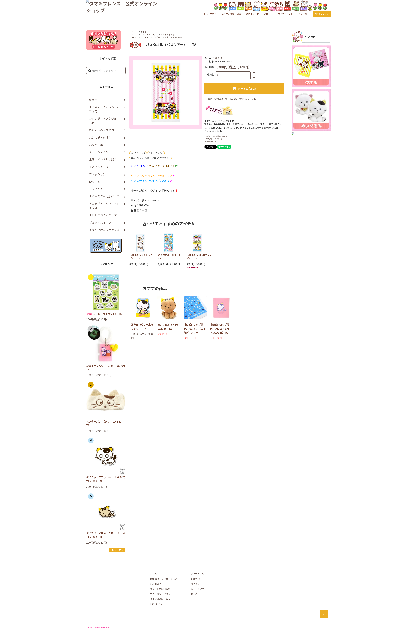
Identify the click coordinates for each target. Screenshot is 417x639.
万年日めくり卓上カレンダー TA (142, 326)
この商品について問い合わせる (215, 136)
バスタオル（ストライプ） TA (140, 256)
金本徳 (143, 31)
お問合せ (268, 13)
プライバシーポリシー (161, 594)
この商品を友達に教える (213, 138)
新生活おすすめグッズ (174, 37)
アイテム (323, 14)
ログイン (195, 584)
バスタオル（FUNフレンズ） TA (199, 256)
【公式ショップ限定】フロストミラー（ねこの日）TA (221, 328)
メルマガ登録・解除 (231, 13)
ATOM (159, 604)
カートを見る (197, 589)
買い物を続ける (210, 141)
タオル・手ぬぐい (168, 34)
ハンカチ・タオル (148, 34)
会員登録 (302, 13)
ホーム (133, 31)
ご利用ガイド (252, 13)
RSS (152, 604)
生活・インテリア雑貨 (150, 37)
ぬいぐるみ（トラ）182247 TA (168, 326)
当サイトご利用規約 (160, 589)
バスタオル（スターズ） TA (170, 256)
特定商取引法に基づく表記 (163, 579)
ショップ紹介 (210, 13)
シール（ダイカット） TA (107, 314)
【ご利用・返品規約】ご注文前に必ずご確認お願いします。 (230, 99)
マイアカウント (285, 13)
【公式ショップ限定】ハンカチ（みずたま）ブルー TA (195, 328)
